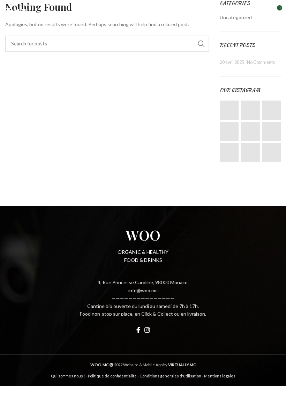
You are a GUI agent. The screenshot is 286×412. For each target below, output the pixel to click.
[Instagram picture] (229, 110)
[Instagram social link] (147, 330)
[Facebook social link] (138, 330)
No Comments (261, 62)
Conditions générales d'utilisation (170, 376)
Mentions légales (219, 376)
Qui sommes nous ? (68, 376)
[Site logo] (143, 10)
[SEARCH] (201, 44)
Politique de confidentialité (112, 376)
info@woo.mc (143, 290)
